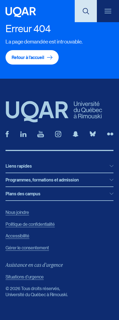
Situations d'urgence (25, 277)
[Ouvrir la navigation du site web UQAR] (108, 11)
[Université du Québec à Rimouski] (21, 12)
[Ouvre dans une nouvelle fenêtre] (7, 134)
